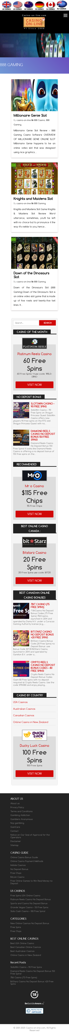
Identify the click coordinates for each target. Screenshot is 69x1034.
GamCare (15, 827)
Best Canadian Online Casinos (25, 947)
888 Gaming (40, 203)
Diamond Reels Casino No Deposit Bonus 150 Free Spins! (43, 435)
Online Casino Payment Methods (26, 861)
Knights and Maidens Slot (33, 199)
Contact (14, 831)
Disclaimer (15, 841)
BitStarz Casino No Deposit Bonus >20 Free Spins (42, 634)
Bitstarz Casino (34, 553)
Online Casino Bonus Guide (24, 857)
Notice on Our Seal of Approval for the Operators (30, 836)
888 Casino (39, 120)
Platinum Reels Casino (34, 354)
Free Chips (15, 873)
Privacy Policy (17, 807)
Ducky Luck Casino (34, 746)
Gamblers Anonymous (21, 819)
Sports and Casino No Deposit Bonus (28, 903)
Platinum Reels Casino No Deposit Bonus (30, 899)
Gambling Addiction (20, 815)
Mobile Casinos (18, 865)
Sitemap (14, 845)
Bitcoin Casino (17, 877)
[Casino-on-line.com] (34, 29)
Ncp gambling (17, 823)
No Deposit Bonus (19, 869)
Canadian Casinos (23, 715)
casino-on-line (24, 120)
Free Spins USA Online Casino (25, 895)
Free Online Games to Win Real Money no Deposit (31, 882)
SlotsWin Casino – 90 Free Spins (42, 405)
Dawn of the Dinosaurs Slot (31, 275)
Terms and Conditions (21, 811)
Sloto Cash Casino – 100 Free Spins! (27, 911)
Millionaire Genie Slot (30, 115)
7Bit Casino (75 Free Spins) (40, 606)
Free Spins (15, 927)
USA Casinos (20, 702)
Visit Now (34, 385)
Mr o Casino (34, 486)
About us (15, 803)
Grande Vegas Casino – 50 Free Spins (29, 907)
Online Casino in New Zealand (30, 722)
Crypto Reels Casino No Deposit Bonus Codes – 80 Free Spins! (43, 666)
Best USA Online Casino (22, 943)
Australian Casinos (24, 708)
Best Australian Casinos (22, 951)
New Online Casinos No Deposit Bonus (29, 923)
